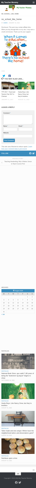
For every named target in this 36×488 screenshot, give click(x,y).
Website (6, 133)
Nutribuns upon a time (9, 458)
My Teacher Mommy (9, 2)
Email (21, 126)
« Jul (3, 314)
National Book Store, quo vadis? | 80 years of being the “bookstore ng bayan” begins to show (17, 376)
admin (5, 23)
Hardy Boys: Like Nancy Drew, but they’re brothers (23, 94)
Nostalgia (5, 371)
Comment (6, 113)
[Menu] (33, 2)
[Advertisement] (15, 180)
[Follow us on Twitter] (33, 153)
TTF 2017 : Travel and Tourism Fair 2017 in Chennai (8, 94)
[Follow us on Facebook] (30, 153)
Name (5, 126)
